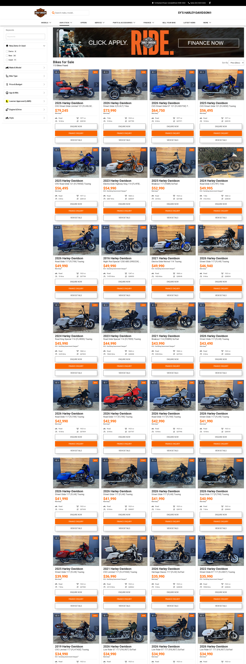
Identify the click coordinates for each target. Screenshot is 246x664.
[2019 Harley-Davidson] (76, 628)
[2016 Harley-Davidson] (124, 240)
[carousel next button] (96, 84)
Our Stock (64, 23)
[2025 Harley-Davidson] (221, 84)
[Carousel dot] (66, 96)
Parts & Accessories (122, 23)
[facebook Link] (210, 3)
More (205, 23)
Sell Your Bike (169, 23)
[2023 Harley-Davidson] (124, 162)
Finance (147, 23)
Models (44, 23)
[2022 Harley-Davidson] (221, 550)
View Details (76, 140)
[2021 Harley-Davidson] (173, 240)
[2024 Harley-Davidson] (221, 162)
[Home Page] (40, 13)
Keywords (10, 30)
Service (98, 23)
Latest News (189, 23)
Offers (83, 23)
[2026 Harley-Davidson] (76, 84)
